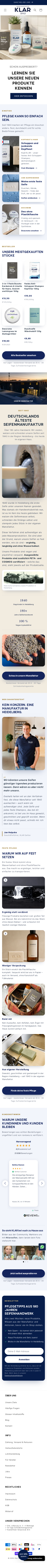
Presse (8, 1477)
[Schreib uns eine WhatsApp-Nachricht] (42, 1246)
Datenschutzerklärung (14, 1375)
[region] (23, 1183)
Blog (7, 1420)
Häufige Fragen (12, 1408)
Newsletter (10, 1466)
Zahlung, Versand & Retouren (18, 1442)
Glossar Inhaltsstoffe (14, 1414)
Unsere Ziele (11, 1402)
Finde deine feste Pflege (23, 1090)
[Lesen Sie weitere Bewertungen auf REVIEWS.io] (31, 1216)
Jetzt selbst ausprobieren (23, 1273)
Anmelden (24, 1359)
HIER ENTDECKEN (23, 96)
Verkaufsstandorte (13, 1448)
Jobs (7, 1471)
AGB (7, 1505)
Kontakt (8, 1426)
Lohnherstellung (12, 1454)
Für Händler (10, 1460)
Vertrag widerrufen (34, 1558)
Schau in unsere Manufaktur (23, 675)
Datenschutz (11, 1499)
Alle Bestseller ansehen (23, 355)
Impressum (10, 1494)
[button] (5, 10)
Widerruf (9, 1511)
